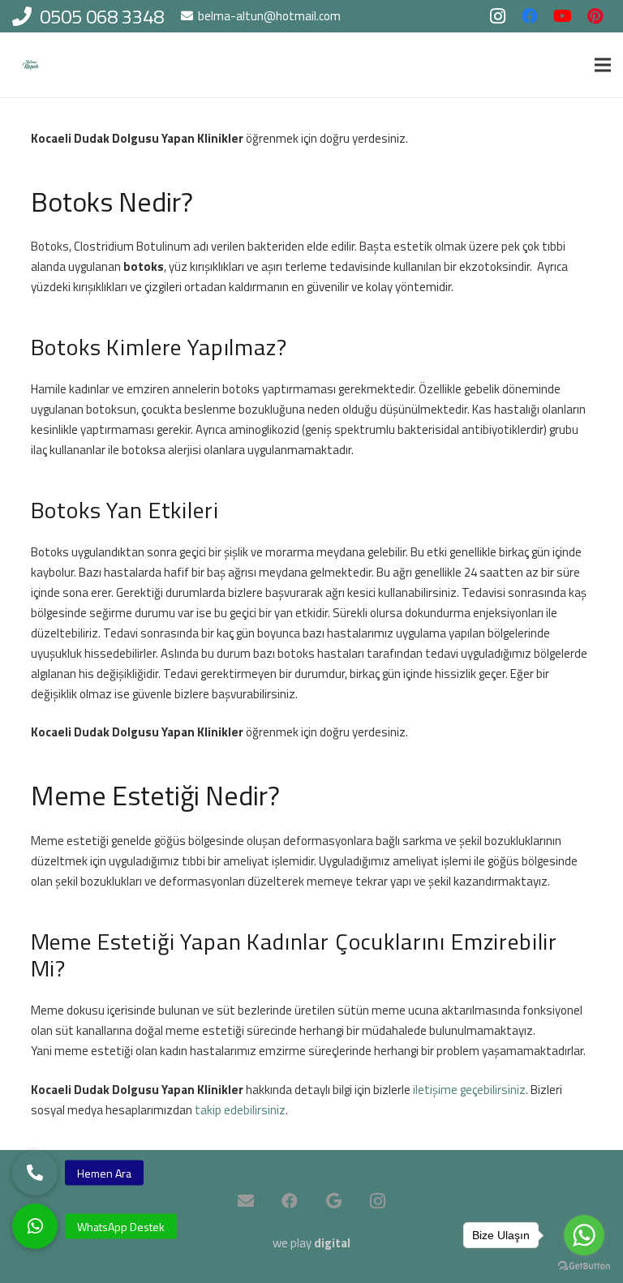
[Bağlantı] (30, 65)
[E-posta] (246, 1201)
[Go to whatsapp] (584, 1235)
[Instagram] (497, 16)
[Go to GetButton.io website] (584, 1266)
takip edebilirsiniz (240, 1110)
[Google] (333, 1201)
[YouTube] (562, 16)
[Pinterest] (594, 16)
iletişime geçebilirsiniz (469, 1089)
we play (311, 1243)
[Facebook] (529, 16)
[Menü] (603, 65)
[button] (35, 1226)
